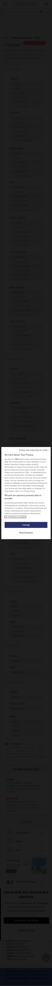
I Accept (26, 525)
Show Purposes (26, 532)
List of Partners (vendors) (15, 517)
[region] (26, 493)
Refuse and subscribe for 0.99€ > (34, 450)
